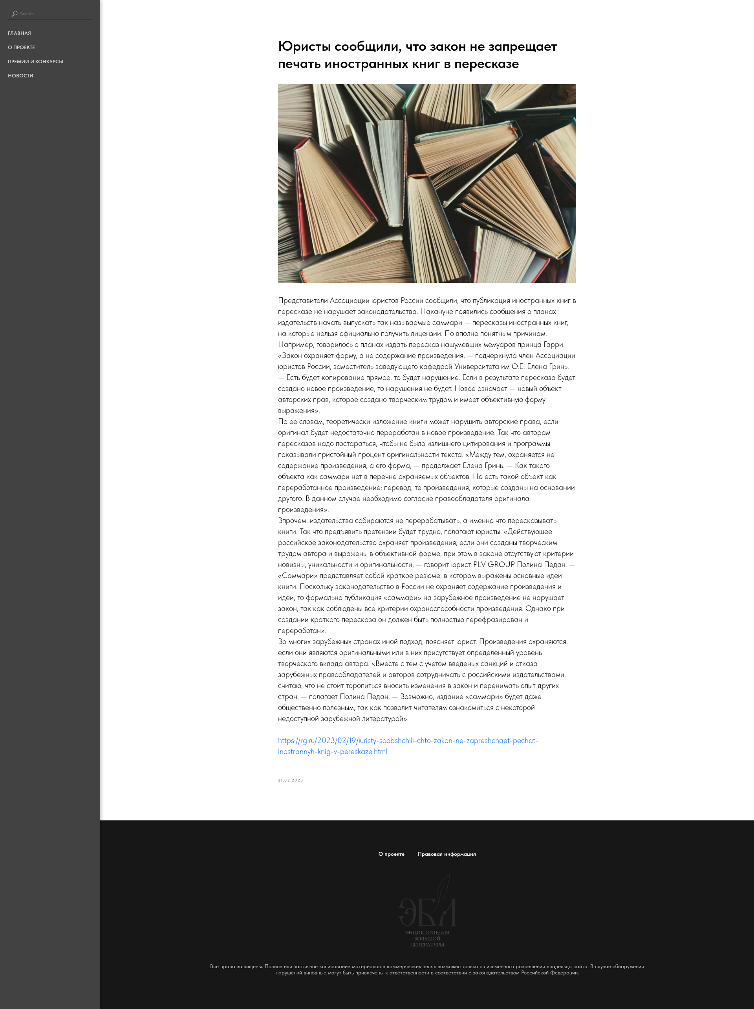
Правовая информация (447, 854)
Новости (20, 76)
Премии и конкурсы (35, 61)
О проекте (21, 47)
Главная (19, 33)
